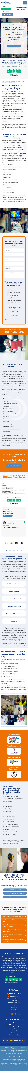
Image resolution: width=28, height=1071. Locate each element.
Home (14, 1023)
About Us (14, 1031)
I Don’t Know (14, 311)
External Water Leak (14, 292)
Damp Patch (14, 298)
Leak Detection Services (14, 1025)
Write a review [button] (7, 516)
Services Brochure (14, 1035)
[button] (14, 1040)
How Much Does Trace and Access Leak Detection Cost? (12, 930)
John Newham (10, 522)
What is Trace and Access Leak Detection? (13, 916)
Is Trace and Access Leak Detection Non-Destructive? (12, 935)
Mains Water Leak (14, 295)
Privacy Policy (14, 315)
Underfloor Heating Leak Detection (15, 893)
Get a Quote (14, 1033)
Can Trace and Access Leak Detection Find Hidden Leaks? (12, 940)
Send (6, 319)
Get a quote (7, 14)
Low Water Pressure (14, 303)
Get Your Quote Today (14, 50)
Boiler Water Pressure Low (14, 300)
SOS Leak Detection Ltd (14, 91)
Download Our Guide (14, 466)
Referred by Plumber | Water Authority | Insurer (13, 308)
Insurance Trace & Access (14, 1027)
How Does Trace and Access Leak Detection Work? (13, 920)
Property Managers (14, 1029)
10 (19, 550)
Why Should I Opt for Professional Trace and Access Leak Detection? (13, 925)
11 (20, 550)
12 (21, 550)
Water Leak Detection (14, 897)
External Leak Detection (15, 890)
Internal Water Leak (14, 290)
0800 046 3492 (21, 9)
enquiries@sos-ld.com (14, 996)
